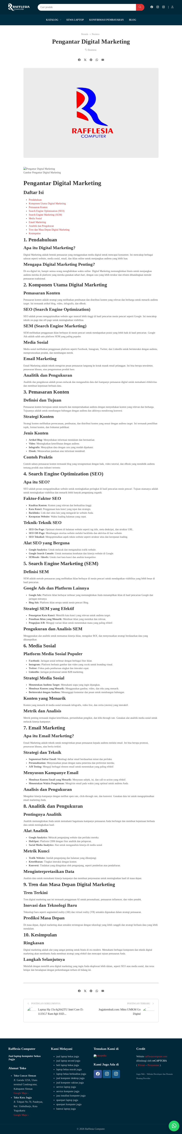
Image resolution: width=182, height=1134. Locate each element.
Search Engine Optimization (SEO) (47, 211)
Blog (132, 20)
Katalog (52, 20)
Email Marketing (37, 222)
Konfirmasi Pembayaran (106, 20)
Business (92, 50)
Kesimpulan (35, 233)
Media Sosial (35, 218)
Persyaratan (153, 1065)
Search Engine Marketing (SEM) (45, 214)
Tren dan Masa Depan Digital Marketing (49, 229)
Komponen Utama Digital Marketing (47, 203)
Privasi (141, 1065)
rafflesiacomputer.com (156, 1056)
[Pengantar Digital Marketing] (102, 60)
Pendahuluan (35, 199)
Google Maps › (21, 1093)
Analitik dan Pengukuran (41, 226)
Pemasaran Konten (38, 207)
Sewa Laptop (75, 20)
